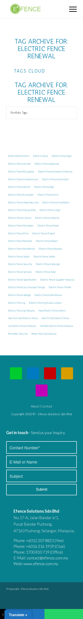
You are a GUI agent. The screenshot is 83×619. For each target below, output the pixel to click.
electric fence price (18, 233)
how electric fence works (52, 310)
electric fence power (48, 225)
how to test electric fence (55, 318)
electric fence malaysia (47, 217)
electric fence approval (47, 163)
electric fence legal (50, 209)
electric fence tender (60, 287)
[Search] (60, 9)
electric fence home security (23, 202)
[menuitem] (60, 9)
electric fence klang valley (22, 209)
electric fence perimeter (21, 225)
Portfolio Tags (19, 112)
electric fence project (43, 233)
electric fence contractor (55, 179)
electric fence (40, 155)
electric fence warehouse (48, 294)
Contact (46, 406)
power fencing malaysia (43, 333)
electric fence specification (22, 279)
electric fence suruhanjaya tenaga (26, 287)
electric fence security (20, 264)
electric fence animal (19, 163)
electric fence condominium (23, 179)
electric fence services (20, 271)
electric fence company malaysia (55, 171)
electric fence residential (21, 248)
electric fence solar (46, 271)
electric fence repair (47, 240)
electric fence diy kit (19, 186)
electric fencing (16, 302)
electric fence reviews (50, 248)
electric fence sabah (19, 256)
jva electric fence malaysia (22, 325)
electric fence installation (55, 202)
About (35, 406)
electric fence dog (44, 186)
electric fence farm (48, 194)
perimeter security (18, 333)
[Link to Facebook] (73, 588)
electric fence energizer (21, 194)
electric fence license (19, 217)
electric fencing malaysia (21, 310)
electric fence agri (62, 155)
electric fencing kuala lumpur (45, 302)
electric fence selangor (48, 264)
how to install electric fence (23, 318)
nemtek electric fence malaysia (56, 325)
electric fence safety (44, 256)
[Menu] (71, 9)
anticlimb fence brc (18, 155)
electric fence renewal (20, 240)
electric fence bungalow (21, 171)
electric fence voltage (19, 294)
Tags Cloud (29, 71)
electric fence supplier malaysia (57, 279)
